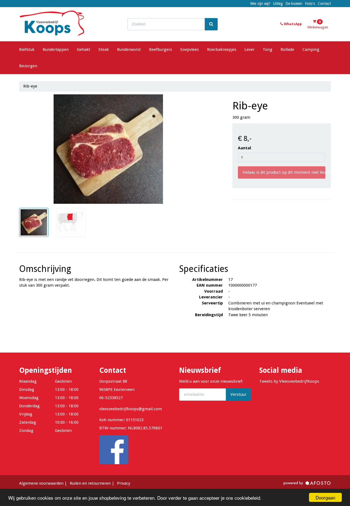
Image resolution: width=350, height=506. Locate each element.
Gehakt (83, 49)
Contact (324, 3)
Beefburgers (160, 49)
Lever (249, 49)
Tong (267, 49)
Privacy (123, 483)
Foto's (310, 3)
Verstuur (238, 394)
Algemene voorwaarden (41, 483)
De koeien (293, 3)
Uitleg (278, 3)
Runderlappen (56, 49)
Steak (103, 49)
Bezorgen (28, 65)
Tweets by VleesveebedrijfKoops (289, 381)
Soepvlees (189, 49)
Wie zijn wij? (260, 3)
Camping (310, 49)
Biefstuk (26, 49)
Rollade (287, 49)
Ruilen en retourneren (90, 483)
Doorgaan (325, 497)
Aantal (244, 148)
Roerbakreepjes (221, 49)
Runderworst (129, 49)
